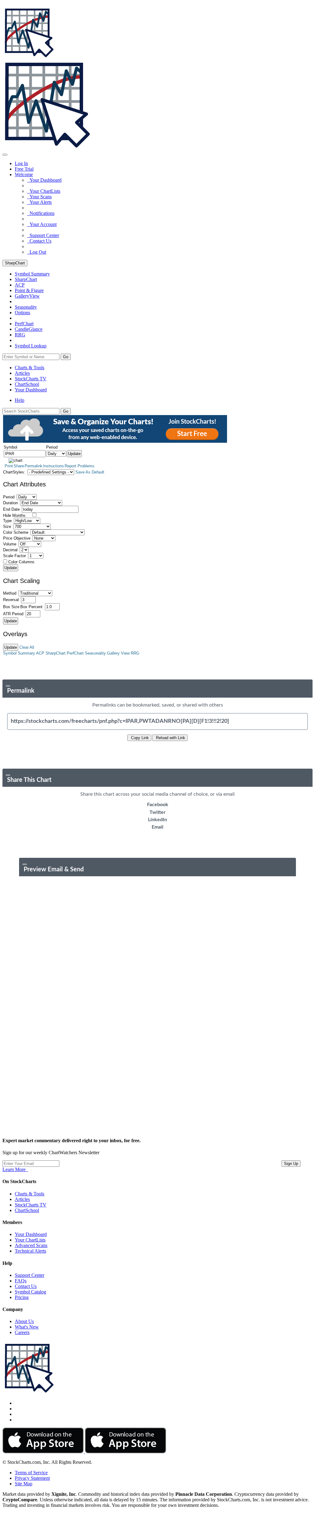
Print (9, 466)
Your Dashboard (44, 180)
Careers (22, 1332)
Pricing (22, 1297)
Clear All (26, 647)
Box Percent (31, 606)
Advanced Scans (31, 1245)
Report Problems (79, 466)
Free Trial (24, 169)
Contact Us (39, 241)
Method (9, 593)
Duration (10, 503)
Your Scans (39, 196)
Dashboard (31, 389)
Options (22, 312)
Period (8, 497)
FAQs (20, 1280)
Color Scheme (15, 532)
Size (7, 526)
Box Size (11, 606)
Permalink (33, 466)
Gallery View (118, 653)
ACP (40, 653)
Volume (9, 544)
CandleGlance (28, 329)
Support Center (43, 235)
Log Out (36, 252)
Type (7, 520)
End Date (11, 509)
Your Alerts (39, 202)
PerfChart (24, 323)
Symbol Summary (19, 653)
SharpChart (15, 263)
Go (65, 356)
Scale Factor (14, 555)
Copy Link (139, 737)
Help (19, 400)
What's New (27, 1326)
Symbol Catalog (30, 1291)
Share (19, 466)
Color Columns (21, 562)
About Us (24, 1321)
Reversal (11, 599)
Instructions (53, 466)
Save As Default (89, 472)
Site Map (23, 1483)
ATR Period (13, 614)
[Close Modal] (8, 686)
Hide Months (14, 515)
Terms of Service (31, 1472)
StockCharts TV (30, 378)
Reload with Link (170, 737)
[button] (24, 174)
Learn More (15, 1169)
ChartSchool (27, 384)
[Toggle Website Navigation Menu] (4, 155)
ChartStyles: (14, 472)
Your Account (42, 224)
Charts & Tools (29, 367)
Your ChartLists (43, 191)
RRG (20, 334)
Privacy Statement (32, 1478)
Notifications (40, 213)
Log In (21, 163)
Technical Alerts (30, 1251)
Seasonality (26, 307)
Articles (22, 373)
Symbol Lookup (30, 345)
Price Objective (16, 538)
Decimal (10, 550)
